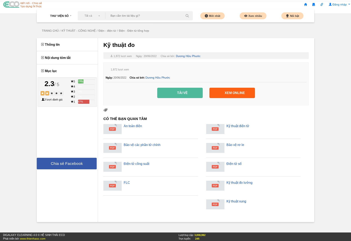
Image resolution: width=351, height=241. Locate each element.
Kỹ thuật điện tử (237, 126)
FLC (127, 182)
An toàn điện (133, 126)
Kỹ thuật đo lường (239, 182)
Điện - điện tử (107, 30)
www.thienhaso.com (33, 238)
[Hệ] (313, 4)
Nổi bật (294, 15)
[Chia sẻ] (321, 4)
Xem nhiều (255, 15)
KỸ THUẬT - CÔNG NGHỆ (79, 30)
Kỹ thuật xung (236, 201)
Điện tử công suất (136, 163)
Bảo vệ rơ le (235, 145)
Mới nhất (214, 15)
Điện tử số (234, 163)
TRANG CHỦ (50, 30)
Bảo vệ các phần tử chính (142, 145)
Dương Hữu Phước (188, 56)
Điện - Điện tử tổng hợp (134, 30)
